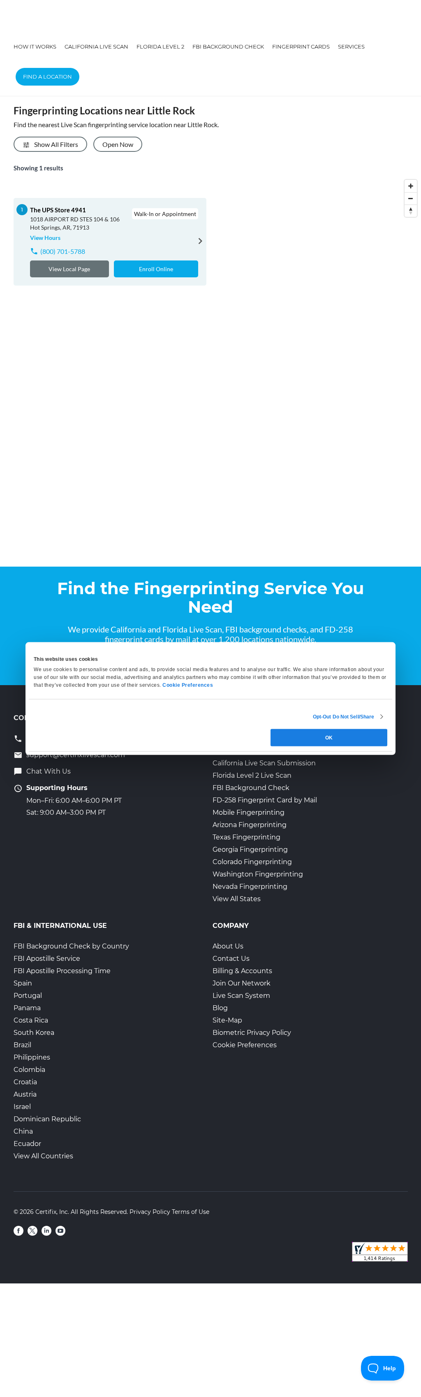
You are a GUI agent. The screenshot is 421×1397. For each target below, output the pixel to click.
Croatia (25, 1082)
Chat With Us (48, 771)
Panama (27, 1008)
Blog (220, 1008)
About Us (228, 946)
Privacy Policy (150, 1212)
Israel (22, 1107)
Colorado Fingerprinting (252, 862)
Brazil (22, 1045)
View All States (237, 899)
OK (329, 738)
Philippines (32, 1057)
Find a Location (47, 76)
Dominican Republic (47, 1119)
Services (351, 46)
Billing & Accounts (242, 971)
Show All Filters (56, 144)
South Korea (34, 1033)
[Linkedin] (46, 1231)
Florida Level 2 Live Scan (252, 775)
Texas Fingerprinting (246, 837)
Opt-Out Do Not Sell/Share (344, 717)
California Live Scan (96, 46)
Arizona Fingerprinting (250, 825)
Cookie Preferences (245, 1045)
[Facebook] (18, 1231)
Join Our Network (242, 983)
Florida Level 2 (160, 46)
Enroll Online (156, 268)
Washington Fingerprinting (258, 874)
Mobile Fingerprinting (249, 812)
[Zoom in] (411, 186)
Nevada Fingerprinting (250, 886)
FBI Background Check (228, 46)
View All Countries (43, 1156)
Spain (23, 983)
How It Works (35, 46)
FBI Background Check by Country (71, 946)
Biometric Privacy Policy (252, 1033)
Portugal (28, 996)
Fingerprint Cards (301, 46)
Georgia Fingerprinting (250, 849)
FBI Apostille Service (47, 958)
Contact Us (231, 958)
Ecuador (27, 1144)
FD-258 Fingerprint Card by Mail (265, 800)
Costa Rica (31, 1020)
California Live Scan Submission (264, 763)
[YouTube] (60, 1231)
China (23, 1131)
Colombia (29, 1070)
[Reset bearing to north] (411, 211)
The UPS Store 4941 (58, 210)
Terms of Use (190, 1212)
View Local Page (69, 268)
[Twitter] (32, 1231)
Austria (25, 1094)
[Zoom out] (411, 198)
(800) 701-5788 (62, 251)
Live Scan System (241, 996)
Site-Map (227, 1020)
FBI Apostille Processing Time (62, 971)
